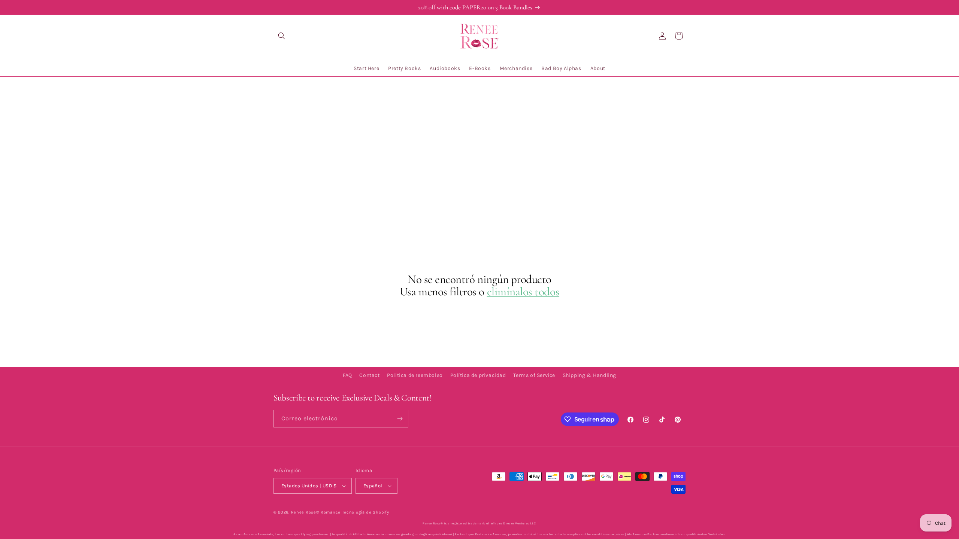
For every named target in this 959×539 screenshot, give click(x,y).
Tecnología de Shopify (365, 512)
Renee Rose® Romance (316, 512)
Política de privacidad (478, 375)
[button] (281, 36)
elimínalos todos (523, 292)
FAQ (347, 375)
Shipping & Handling (589, 375)
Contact (369, 375)
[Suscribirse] (399, 418)
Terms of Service (534, 375)
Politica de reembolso (415, 375)
